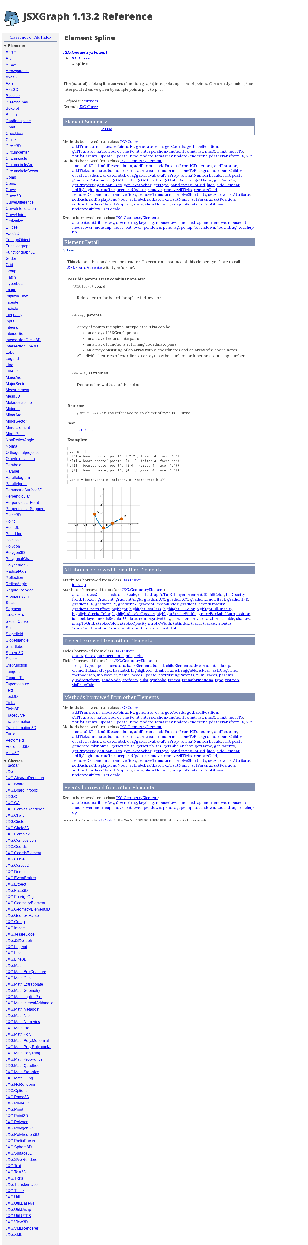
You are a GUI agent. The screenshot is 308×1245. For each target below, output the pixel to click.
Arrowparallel (17, 71)
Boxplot (12, 108)
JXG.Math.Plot (18, 1028)
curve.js (91, 100)
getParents (224, 180)
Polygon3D (15, 553)
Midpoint (13, 409)
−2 (94, 525)
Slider (11, 628)
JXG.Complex (18, 834)
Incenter (12, 302)
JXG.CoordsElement (23, 853)
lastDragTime (224, 670)
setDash (79, 199)
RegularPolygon (20, 590)
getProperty (83, 184)
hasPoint (131, 151)
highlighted (141, 670)
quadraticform (86, 679)
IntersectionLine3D (22, 346)
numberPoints (110, 655)
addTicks (80, 170)
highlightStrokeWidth (176, 613)
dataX (77, 655)
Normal (12, 446)
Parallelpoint (16, 484)
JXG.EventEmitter (21, 878)
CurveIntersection (21, 208)
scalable (226, 618)
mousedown (167, 222)
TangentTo (15, 678)
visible (155, 628)
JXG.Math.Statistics (22, 1072)
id (155, 670)
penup (186, 227)
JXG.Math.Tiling (19, 1078)
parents (226, 675)
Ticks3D (13, 709)
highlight (120, 608)
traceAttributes (217, 623)
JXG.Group (15, 922)
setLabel (137, 199)
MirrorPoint (15, 434)
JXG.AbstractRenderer (25, 778)
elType (105, 670)
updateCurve (126, 156)
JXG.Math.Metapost (22, 1009)
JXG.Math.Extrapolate (24, 984)
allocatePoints (115, 146)
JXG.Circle (15, 822)
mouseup (103, 227)
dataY (90, 655)
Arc (9, 58)
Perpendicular (18, 496)
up (74, 232)
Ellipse (12, 227)
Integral (12, 327)
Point (10, 521)
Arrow (11, 65)
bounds (114, 170)
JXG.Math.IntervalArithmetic (29, 1003)
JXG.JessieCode (20, 934)
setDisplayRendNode (108, 199)
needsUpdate (143, 675)
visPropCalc (83, 684)
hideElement (228, 184)
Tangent (12, 671)
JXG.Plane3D (17, 1103)
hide (211, 184)
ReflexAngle (16, 584)
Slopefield (14, 634)
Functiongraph (18, 246)
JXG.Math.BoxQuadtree (26, 972)
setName (181, 199)
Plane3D (13, 515)
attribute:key (102, 222)
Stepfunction (16, 665)
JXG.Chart (15, 815)
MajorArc (13, 377)
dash (111, 594)
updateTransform (223, 156)
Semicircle (15, 615)
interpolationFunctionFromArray (172, 151)
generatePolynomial (90, 180)
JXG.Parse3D (17, 1097)
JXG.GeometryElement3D (28, 909)
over (138, 227)
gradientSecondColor (158, 604)
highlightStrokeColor (91, 613)
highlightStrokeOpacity (133, 613)
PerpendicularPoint (22, 503)
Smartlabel (15, 646)
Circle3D (13, 146)
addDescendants (116, 165)
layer (91, 618)
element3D (197, 594)
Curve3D (13, 196)
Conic (11, 183)
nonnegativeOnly (154, 618)
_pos (99, 665)
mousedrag (191, 222)
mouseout (237, 222)
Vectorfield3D (17, 746)
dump (224, 665)
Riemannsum (17, 596)
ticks (138, 655)
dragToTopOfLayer (168, 594)
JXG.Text (13, 1166)
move (118, 227)
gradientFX (82, 604)
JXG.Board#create (84, 267)
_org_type (82, 665)
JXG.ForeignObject (22, 897)
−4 (85, 525)
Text (9, 690)
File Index (42, 37)
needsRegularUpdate (117, 618)
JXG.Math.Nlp (18, 1016)
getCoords (175, 146)
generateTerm (149, 146)
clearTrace (133, 170)
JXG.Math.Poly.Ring (23, 1053)
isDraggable (186, 670)
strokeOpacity (133, 623)
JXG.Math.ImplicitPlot (24, 997)
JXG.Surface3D (19, 1153)
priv (194, 618)
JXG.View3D (17, 1222)
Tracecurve (15, 715)
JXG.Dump (15, 872)
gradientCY (177, 599)
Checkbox (14, 133)
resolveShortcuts (190, 194)
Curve (11, 190)
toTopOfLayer (212, 204)
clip (84, 594)
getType (161, 184)
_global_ (13, 765)
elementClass (84, 670)
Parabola (13, 465)
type (219, 679)
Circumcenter (17, 152)
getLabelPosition (202, 146)
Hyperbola (15, 284)
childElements (179, 665)
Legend (12, 359)
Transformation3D (21, 728)
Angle (11, 52)
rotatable (209, 618)
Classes (15, 761)
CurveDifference (20, 202)
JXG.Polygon (17, 1122)
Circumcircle (16, 158)
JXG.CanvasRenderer (25, 809)
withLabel (171, 628)
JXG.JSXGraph (19, 940)
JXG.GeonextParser (23, 915)
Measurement (17, 390)
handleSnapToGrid (188, 184)
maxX (210, 151)
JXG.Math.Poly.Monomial (27, 1041)
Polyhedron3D (18, 565)
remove (155, 189)
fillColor (217, 594)
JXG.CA (13, 803)
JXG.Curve (15, 859)
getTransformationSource (97, 151)
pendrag (171, 227)
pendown (152, 227)
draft (143, 594)
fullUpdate (233, 175)
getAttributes (148, 180)
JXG (9, 772)
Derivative (14, 221)
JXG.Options (16, 1091)
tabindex (181, 623)
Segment (13, 609)
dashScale (127, 594)
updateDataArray (156, 156)
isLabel (78, 618)
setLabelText (159, 199)
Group (11, 271)
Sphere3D (14, 653)
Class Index (20, 37)
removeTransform (155, 194)
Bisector (13, 96)
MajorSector (16, 384)
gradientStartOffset (91, 608)
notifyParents (85, 156)
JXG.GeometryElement (25, 903)
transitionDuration (89, 628)
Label (10, 352)
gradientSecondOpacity (202, 604)
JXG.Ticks (14, 1178)
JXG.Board (15, 784)
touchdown (204, 227)
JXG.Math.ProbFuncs (24, 1059)
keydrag (146, 222)
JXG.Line (14, 953)
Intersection (16, 334)
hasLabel (121, 670)
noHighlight (83, 189)
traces (174, 679)
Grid (9, 265)
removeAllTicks (178, 189)
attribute (80, 222)
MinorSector (16, 421)
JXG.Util (13, 1197)
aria (75, 594)
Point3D (13, 528)
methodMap (83, 675)
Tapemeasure (17, 684)
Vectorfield (15, 740)
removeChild (205, 189)
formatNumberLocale (200, 175)
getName (203, 180)
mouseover (82, 227)
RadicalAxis (16, 571)
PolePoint (14, 540)
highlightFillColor (179, 608)
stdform (130, 679)
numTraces (206, 675)
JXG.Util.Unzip (18, 1209)
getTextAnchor (137, 184)
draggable (136, 175)
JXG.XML (14, 1234)
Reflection (14, 578)
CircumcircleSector (22, 171)
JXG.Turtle (15, 1191)
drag (132, 222)
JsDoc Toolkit (106, 819)
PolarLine (14, 534)
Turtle (10, 734)
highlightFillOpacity (214, 608)
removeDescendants (91, 194)
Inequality (14, 315)
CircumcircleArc (19, 165)
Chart (10, 127)
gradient (105, 599)
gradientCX (154, 599)
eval (151, 175)
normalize (105, 189)
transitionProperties (128, 628)
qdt (129, 655)
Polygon (13, 546)
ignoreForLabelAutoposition (224, 613)
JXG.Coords (16, 847)
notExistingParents (176, 675)
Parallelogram (18, 477)
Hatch (11, 277)
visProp (232, 679)
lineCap (79, 584)
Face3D (12, 233)
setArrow (216, 194)
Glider (11, 259)
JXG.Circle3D (17, 828)
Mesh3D (13, 396)
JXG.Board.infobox (22, 790)
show (138, 204)
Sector (11, 603)
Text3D (12, 696)
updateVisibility (86, 208)
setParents (202, 199)
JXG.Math (14, 965)
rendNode (111, 679)
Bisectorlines (17, 102)
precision (180, 618)
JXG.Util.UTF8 (18, 1216)
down (121, 222)
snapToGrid (83, 623)
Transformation (18, 721)
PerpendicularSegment (25, 509)
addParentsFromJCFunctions (185, 165)
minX (221, 151)
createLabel (114, 175)
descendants (206, 665)
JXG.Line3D (16, 959)
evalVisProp (168, 175)
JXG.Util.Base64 (20, 1203)
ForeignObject (18, 240)
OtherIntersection (20, 459)
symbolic (158, 679)
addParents (145, 165)
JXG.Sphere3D (19, 1147)
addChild (91, 165)
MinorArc (13, 415)
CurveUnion (16, 215)
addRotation (225, 165)
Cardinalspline (18, 121)
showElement (157, 204)
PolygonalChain (19, 559)
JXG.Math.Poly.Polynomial (28, 1047)
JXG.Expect (16, 884)
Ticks (10, 703)
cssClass (97, 594)
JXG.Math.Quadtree (22, 1066)
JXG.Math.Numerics (23, 1022)
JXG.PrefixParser (20, 1141)
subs (144, 679)
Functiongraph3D (21, 252)
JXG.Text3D (16, 1172)
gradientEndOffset (207, 599)
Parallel (12, 471)
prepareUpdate (131, 189)
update (106, 156)
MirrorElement (18, 427)
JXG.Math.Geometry (23, 990)
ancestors (115, 665)
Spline (11, 659)
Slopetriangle (17, 640)
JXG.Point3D (17, 1116)
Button (11, 115)
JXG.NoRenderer (20, 1084)
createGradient (86, 175)
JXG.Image (15, 928)
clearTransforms (161, 170)
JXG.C (11, 797)
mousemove (215, 222)
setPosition (224, 199)
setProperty (120, 204)
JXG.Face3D (17, 890)
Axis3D (12, 90)
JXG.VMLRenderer (22, 1228)
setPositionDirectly (90, 204)
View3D (12, 753)
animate (98, 170)
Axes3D (12, 77)
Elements (16, 46)
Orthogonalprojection (24, 452)
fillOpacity (235, 594)
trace (196, 623)
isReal (204, 670)
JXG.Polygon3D (19, 1128)
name (124, 675)
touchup (246, 227)
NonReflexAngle (20, 440)
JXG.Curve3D (18, 865)
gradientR (127, 604)
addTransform (86, 146)
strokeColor (107, 623)
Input (10, 321)
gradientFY (105, 604)
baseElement (139, 665)
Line (9, 365)
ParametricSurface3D (24, 490)
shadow (243, 618)
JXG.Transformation (23, 1184)
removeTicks (124, 194)
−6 (76, 525)
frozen (89, 599)
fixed (76, 599)
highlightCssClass (145, 608)
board (158, 665)
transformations (197, 679)
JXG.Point (14, 1109)
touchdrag (227, 227)
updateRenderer (189, 156)
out (128, 227)
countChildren (231, 170)
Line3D (12, 371)
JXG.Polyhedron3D (22, 1134)
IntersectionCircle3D (23, 340)
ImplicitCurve (17, 296)
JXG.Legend (16, 947)
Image (11, 290)
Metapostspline (19, 402)
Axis (9, 83)
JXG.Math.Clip (18, 978)
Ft (132, 146)
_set (76, 165)
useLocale (111, 208)
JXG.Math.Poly (18, 1034)
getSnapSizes (109, 184)
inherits (166, 670)
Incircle (12, 309)
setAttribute (238, 194)
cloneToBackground (197, 170)
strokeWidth (159, 623)
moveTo (235, 151)
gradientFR (237, 599)
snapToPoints (185, 204)
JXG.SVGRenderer (22, 1159)
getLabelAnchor (178, 180)
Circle (11, 140)
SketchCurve (17, 621)
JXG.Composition (21, 840)
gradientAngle (129, 599)
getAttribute (123, 180)
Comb (11, 177)
